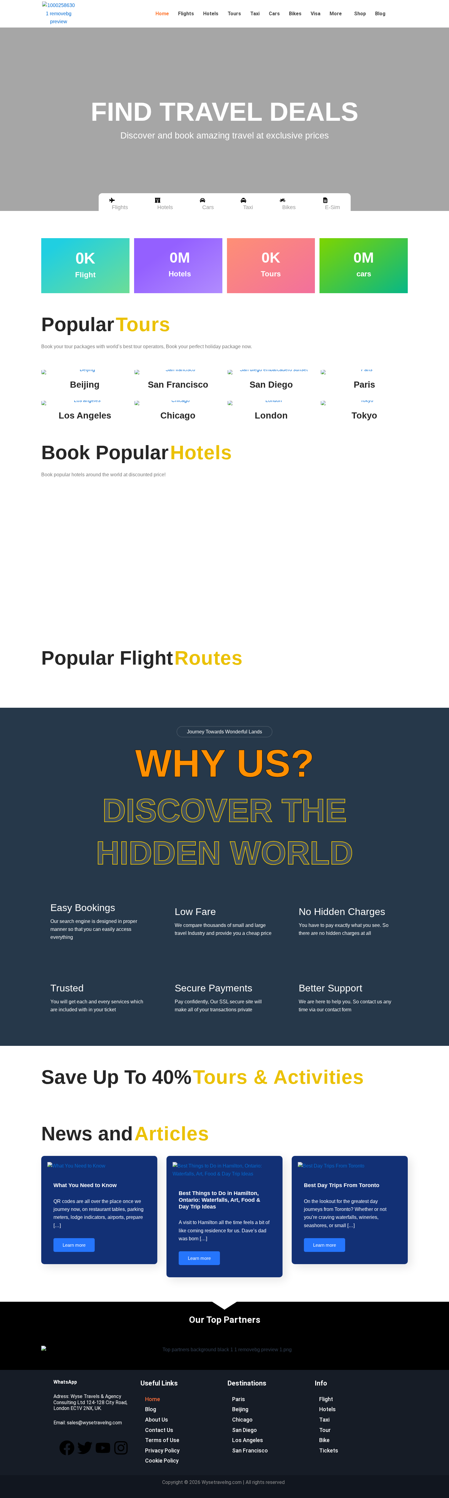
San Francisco (178, 384)
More (336, 14)
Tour (325, 1430)
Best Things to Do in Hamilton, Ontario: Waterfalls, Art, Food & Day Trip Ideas (219, 1199)
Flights (186, 14)
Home (162, 14)
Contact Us (159, 1430)
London (271, 415)
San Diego (271, 384)
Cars (274, 14)
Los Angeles (85, 415)
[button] (337, 14)
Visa (315, 14)
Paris (364, 384)
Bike (324, 1440)
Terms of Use (162, 1440)
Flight (326, 1399)
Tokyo (364, 415)
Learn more (74, 1245)
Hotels (210, 14)
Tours (234, 14)
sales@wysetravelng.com (94, 1423)
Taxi (255, 14)
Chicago (177, 415)
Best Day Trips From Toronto (341, 1185)
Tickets (328, 1450)
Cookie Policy (162, 1460)
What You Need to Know (85, 1185)
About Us (156, 1419)
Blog (380, 14)
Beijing (85, 384)
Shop (360, 14)
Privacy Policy (162, 1450)
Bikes (295, 14)
